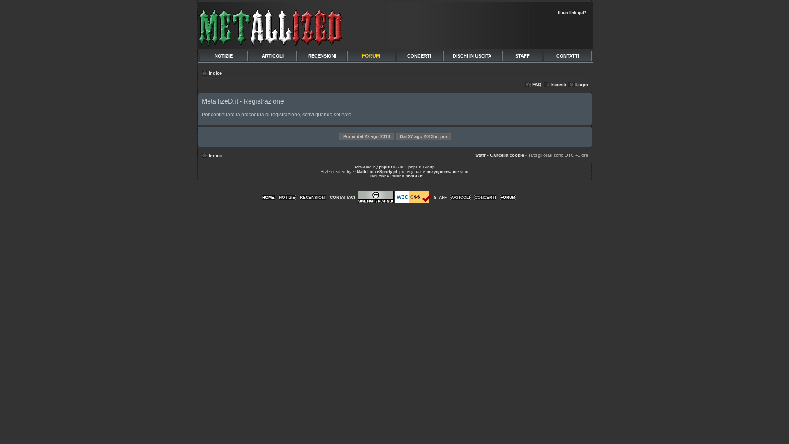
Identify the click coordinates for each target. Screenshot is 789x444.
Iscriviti (558, 84)
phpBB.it (414, 176)
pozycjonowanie (443, 171)
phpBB (385, 167)
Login (581, 84)
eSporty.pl (387, 171)
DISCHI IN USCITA (472, 55)
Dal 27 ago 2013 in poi (423, 136)
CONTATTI (567, 55)
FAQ (537, 84)
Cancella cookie (507, 155)
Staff (480, 155)
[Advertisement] (493, 31)
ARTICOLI (273, 55)
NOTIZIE (224, 55)
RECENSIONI (322, 55)
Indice (215, 73)
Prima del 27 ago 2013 (366, 136)
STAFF (522, 55)
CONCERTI (419, 55)
